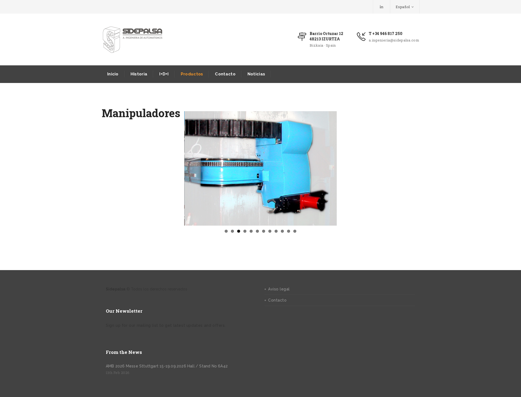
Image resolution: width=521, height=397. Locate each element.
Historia (139, 74)
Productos (192, 74)
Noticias (256, 74)
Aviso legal (279, 289)
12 (294, 231)
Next (344, 168)
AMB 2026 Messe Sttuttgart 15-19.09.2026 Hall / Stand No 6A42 (167, 366)
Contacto (225, 74)
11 (288, 231)
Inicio (113, 74)
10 (282, 231)
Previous (176, 168)
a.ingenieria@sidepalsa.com (394, 40)
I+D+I (164, 74)
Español (403, 7)
